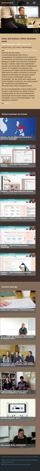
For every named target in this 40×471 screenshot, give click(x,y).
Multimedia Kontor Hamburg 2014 (17, 464)
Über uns (5, 460)
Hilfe (4, 462)
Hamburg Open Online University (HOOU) (21, 51)
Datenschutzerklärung (19, 460)
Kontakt (11, 462)
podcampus (7, 3)
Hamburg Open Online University (16, 44)
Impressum (34, 460)
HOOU (6, 103)
